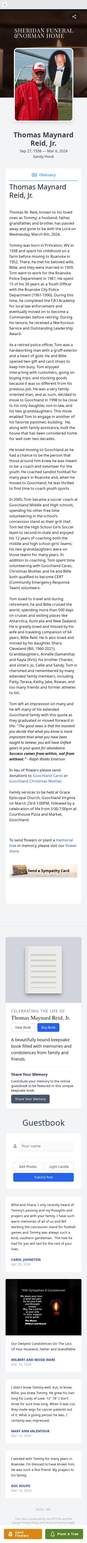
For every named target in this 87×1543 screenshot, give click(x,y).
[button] (43, 1307)
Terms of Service (56, 1523)
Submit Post (43, 1177)
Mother (54, 781)
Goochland (42, 775)
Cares (58, 775)
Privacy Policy (30, 1523)
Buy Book (48, 1027)
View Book (23, 1027)
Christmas (38, 781)
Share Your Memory (30, 1099)
